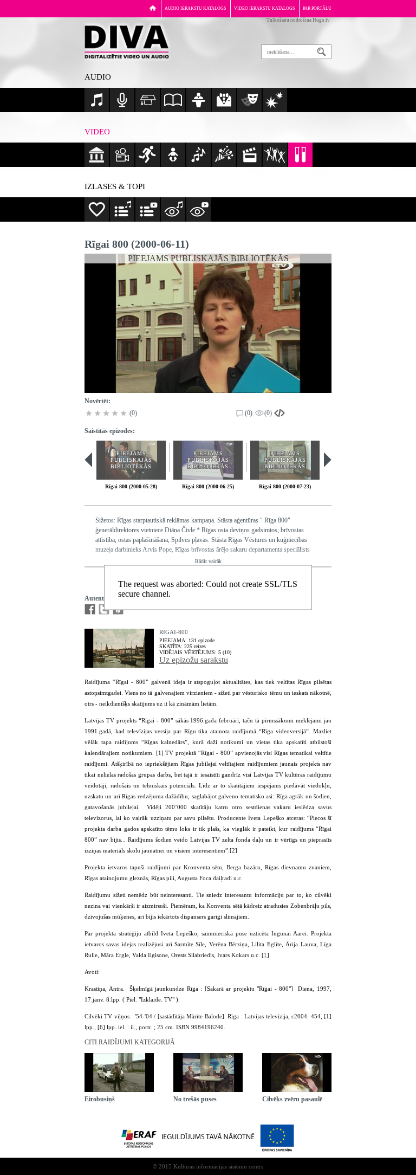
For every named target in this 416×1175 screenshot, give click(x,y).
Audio (97, 77)
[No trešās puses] (208, 1072)
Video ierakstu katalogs (264, 8)
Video (97, 131)
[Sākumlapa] (153, 8)
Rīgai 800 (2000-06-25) (208, 486)
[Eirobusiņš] (119, 1072)
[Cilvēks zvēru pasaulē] (297, 1072)
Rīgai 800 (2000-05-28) (131, 486)
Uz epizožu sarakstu (193, 659)
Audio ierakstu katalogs (195, 8)
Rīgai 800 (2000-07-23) (285, 486)
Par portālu (317, 8)
